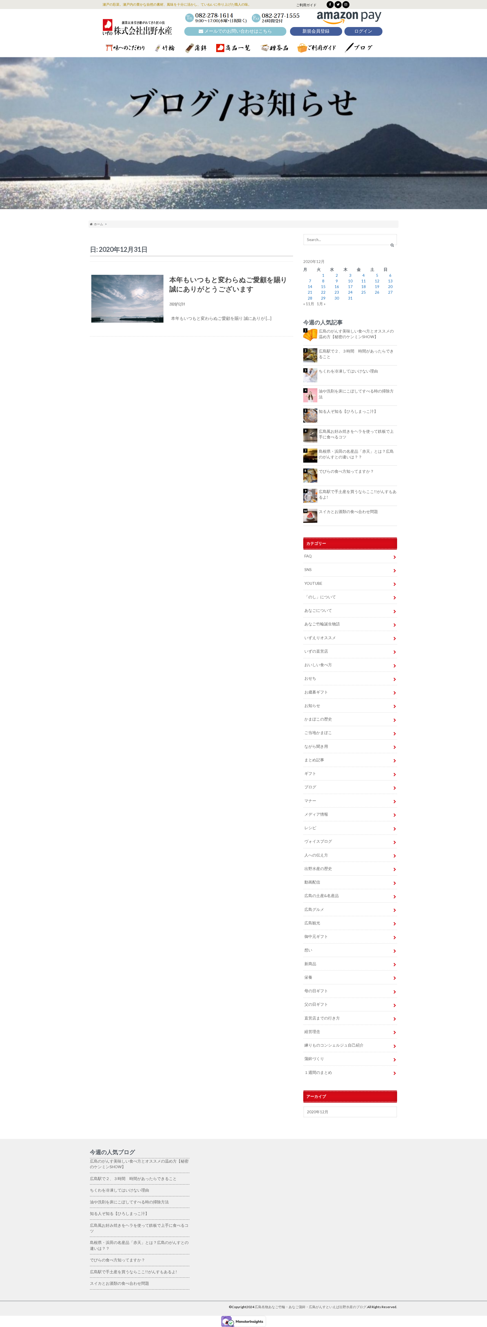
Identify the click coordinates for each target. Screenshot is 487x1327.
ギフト (310, 773)
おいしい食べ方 (318, 665)
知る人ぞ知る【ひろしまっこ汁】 (348, 411)
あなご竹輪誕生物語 (322, 624)
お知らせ (312, 705)
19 (377, 286)
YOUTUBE (313, 583)
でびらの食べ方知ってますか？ (346, 471)
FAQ (308, 556)
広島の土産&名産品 (321, 895)
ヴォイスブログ (318, 841)
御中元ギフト (316, 936)
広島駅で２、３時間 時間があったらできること (356, 354)
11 (363, 281)
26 (377, 292)
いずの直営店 (316, 651)
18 (363, 286)
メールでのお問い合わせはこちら (237, 31)
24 (350, 292)
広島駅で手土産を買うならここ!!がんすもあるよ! (358, 494)
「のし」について (320, 597)
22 (323, 292)
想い (308, 950)
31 (350, 298)
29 (323, 298)
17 (350, 286)
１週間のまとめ (318, 1072)
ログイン (363, 31)
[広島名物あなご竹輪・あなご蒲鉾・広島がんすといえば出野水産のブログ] (137, 31)
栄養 (308, 977)
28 (310, 298)
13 (390, 281)
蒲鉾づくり (314, 1058)
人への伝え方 (316, 855)
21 (310, 292)
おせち (310, 678)
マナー (310, 801)
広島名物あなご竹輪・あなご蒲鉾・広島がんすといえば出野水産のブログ (310, 1307)
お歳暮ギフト (316, 692)
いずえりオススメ (320, 637)
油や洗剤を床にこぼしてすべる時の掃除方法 (356, 394)
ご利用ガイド (306, 5)
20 (390, 286)
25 (363, 292)
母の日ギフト (316, 991)
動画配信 (312, 882)
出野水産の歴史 (318, 868)
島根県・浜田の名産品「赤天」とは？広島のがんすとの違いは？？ (356, 454)
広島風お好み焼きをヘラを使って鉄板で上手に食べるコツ (356, 434)
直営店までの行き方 (322, 1018)
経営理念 (312, 1031)
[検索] (392, 245)
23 (337, 292)
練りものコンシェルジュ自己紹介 (334, 1045)
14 (310, 286)
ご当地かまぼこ (318, 732)
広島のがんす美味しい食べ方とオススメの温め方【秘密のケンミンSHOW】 (356, 334)
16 (337, 286)
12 (377, 281)
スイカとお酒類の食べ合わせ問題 (348, 511)
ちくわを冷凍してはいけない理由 (348, 371)
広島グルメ (314, 909)
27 (390, 292)
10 (350, 281)
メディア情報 (316, 814)
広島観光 (312, 923)
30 (337, 298)
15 (323, 286)
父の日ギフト (316, 1004)
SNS (308, 569)
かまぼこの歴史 (318, 719)
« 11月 (308, 304)
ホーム (98, 224)
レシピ (310, 828)
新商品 (310, 964)
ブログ (310, 787)
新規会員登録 (315, 31)
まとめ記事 (314, 760)
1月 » (321, 304)
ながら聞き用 (316, 746)
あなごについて (318, 610)
